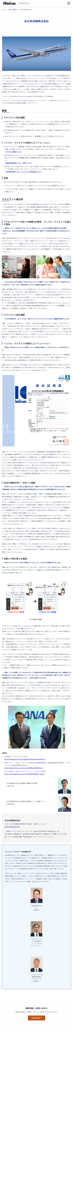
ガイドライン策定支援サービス (31, 172)
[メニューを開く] (68, 3)
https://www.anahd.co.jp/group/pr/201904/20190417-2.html (24, 774)
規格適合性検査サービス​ (13, 163)
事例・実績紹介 (13, 9)
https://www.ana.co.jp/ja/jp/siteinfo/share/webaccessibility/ (24, 759)
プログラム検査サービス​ (13, 152)
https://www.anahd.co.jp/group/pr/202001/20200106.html (23, 768)
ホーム (4, 9)
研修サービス (27, 163)
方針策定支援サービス (13, 172)
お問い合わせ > (36, 1018)
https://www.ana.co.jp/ (12, 827)
